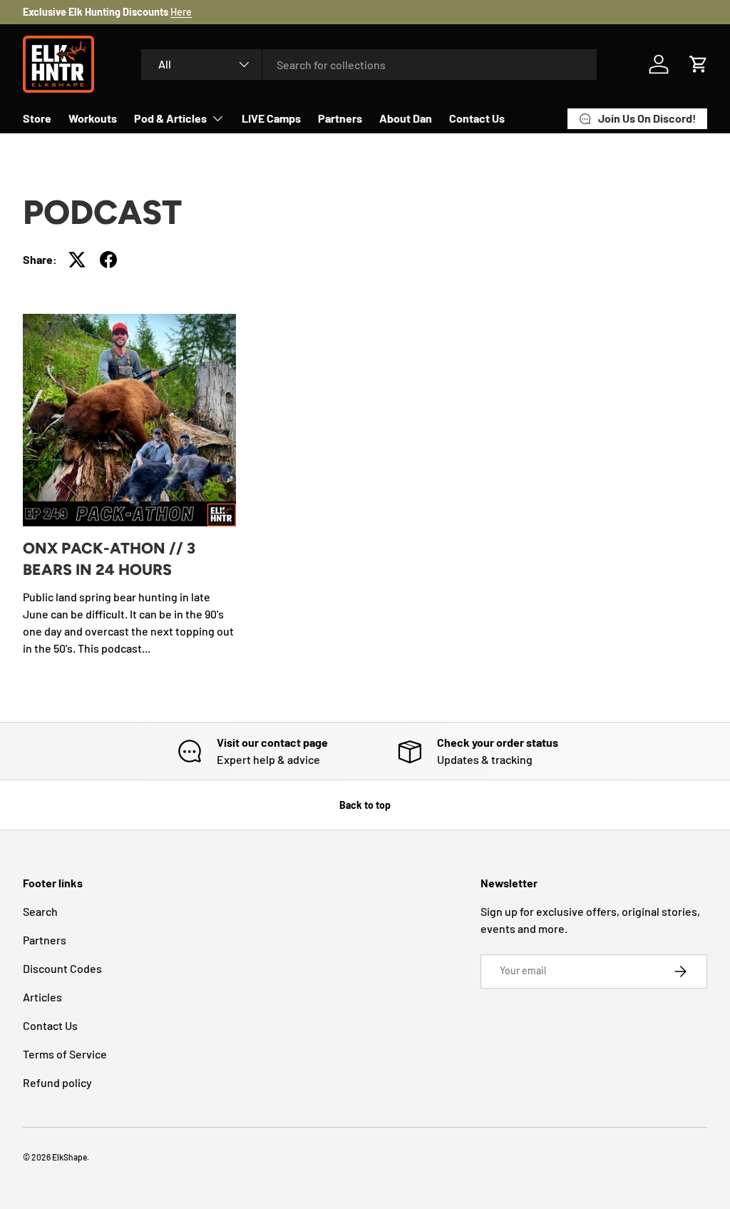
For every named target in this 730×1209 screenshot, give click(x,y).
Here (181, 12)
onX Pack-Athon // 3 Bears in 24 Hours (109, 558)
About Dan (405, 118)
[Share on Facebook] (108, 259)
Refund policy (57, 1082)
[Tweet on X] (77, 259)
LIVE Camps (271, 118)
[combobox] (369, 64)
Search (40, 911)
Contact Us (477, 118)
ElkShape (69, 1157)
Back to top (365, 805)
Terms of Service (65, 1054)
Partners (340, 118)
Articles (42, 997)
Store (37, 118)
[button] (698, 64)
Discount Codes (62, 968)
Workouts (92, 118)
